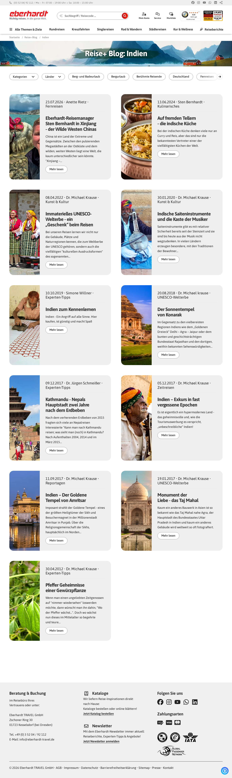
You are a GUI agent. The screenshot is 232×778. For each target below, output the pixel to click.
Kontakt (168, 768)
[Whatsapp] (209, 3)
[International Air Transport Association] (190, 737)
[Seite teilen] (221, 3)
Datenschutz (89, 768)
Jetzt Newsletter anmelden (101, 741)
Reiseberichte (213, 29)
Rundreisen (57, 29)
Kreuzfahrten (81, 29)
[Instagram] (198, 3)
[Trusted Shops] (175, 737)
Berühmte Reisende (149, 76)
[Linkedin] (215, 3)
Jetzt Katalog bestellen (98, 713)
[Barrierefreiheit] (225, 771)
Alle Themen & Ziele (28, 29)
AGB (59, 768)
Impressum (71, 768)
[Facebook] (192, 3)
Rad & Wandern (131, 29)
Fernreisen (207, 76)
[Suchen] (125, 16)
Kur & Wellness (183, 29)
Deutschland (181, 76)
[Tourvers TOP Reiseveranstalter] (162, 737)
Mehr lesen (56, 169)
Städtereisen (157, 29)
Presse (156, 768)
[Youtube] (204, 3)
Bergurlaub (118, 76)
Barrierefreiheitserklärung (118, 768)
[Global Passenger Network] (171, 751)
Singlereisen (105, 29)
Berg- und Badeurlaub (86, 76)
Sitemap (144, 768)
